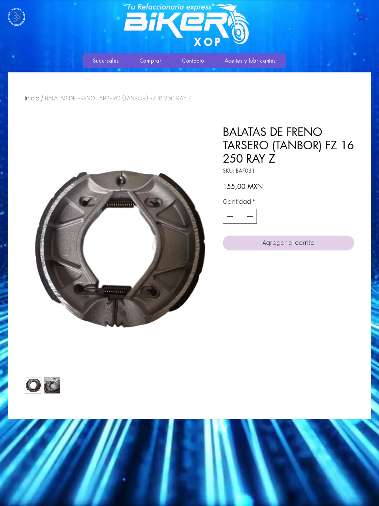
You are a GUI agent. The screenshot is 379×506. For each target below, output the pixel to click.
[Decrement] (229, 216)
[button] (362, 17)
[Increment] (250, 216)
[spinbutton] (239, 216)
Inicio (32, 98)
